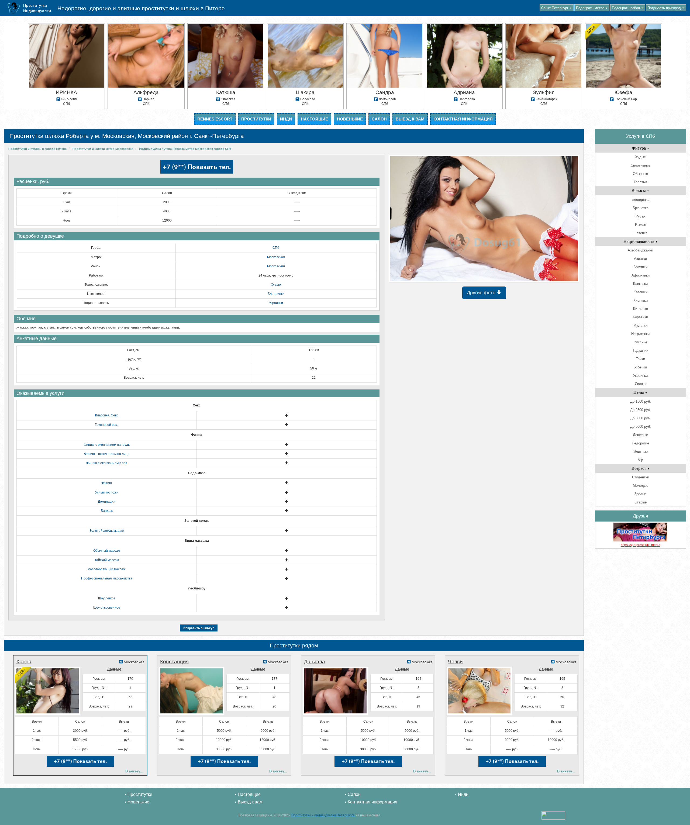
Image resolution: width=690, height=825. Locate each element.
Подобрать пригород (665, 8)
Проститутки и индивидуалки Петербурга (323, 815)
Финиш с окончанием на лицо (106, 454)
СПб (275, 248)
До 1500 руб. (640, 401)
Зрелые (640, 494)
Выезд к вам (410, 119)
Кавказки (640, 284)
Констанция (174, 661)
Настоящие (314, 119)
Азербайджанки (640, 250)
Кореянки (640, 317)
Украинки (276, 303)
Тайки (640, 359)
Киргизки (640, 300)
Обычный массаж (106, 551)
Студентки (640, 477)
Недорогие (640, 443)
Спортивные (640, 165)
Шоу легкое (106, 598)
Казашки (640, 292)
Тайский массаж (107, 560)
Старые (640, 502)
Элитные (640, 452)
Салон (379, 119)
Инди (286, 119)
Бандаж (107, 511)
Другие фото (482, 292)
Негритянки (640, 334)
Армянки (640, 267)
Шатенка (640, 233)
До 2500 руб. (640, 410)
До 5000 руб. (640, 418)
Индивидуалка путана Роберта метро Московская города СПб (185, 148)
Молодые (640, 486)
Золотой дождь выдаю (106, 531)
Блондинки (276, 294)
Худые (276, 284)
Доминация (106, 501)
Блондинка (640, 200)
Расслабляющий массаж (106, 569)
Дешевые (640, 435)
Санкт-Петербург (556, 8)
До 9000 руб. (640, 426)
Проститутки (256, 119)
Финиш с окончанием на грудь (107, 445)
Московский (276, 266)
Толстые (640, 182)
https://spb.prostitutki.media (640, 545)
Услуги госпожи (106, 492)
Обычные (640, 174)
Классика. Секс (106, 415)
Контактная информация (463, 119)
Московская (276, 257)
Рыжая (640, 225)
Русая (641, 216)
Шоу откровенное (106, 607)
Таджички (640, 350)
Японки (640, 384)
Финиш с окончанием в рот (106, 463)
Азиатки (640, 259)
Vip (640, 460)
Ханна (24, 661)
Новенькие (350, 119)
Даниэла (314, 661)
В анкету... (134, 771)
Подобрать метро (592, 8)
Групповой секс (106, 425)
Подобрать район (627, 8)
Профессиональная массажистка (106, 578)
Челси (455, 661)
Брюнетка (640, 208)
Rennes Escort (214, 119)
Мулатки (640, 325)
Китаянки (640, 309)
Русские (640, 342)
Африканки (641, 275)
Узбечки (640, 367)
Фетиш (106, 483)
